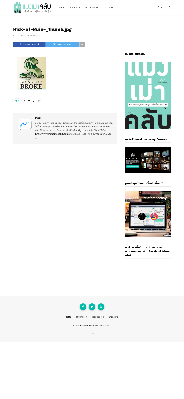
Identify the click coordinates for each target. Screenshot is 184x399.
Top (93, 333)
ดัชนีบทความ (81, 317)
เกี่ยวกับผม (114, 317)
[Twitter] (92, 306)
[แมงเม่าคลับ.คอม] (32, 7)
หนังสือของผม (97, 317)
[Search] (168, 7)
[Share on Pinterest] (39, 100)
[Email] (6, 81)
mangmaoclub (87, 325)
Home (68, 317)
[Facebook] (83, 306)
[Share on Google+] (34, 100)
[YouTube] (101, 306)
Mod (38, 118)
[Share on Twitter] (6, 74)
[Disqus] (65, 177)
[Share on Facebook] (6, 67)
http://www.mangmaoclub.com (52, 134)
